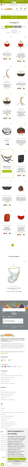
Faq (1, 406)
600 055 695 (4, 353)
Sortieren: (8, 32)
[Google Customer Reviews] (10, 360)
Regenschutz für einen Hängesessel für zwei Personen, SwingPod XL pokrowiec (21, 142)
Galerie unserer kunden (5, 381)
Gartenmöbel (7, 138)
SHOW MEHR (14, 327)
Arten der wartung (4, 427)
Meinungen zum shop (5, 449)
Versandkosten (3, 373)
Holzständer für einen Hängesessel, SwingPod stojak (7, 85)
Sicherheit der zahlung (5, 438)
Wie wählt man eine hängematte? (7, 416)
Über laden (3, 408)
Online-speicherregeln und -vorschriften (8, 392)
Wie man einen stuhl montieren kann (8, 421)
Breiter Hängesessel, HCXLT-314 (13, 288)
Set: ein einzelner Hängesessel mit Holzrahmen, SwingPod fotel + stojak (21, 55)
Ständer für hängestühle (7, 82)
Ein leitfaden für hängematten (6, 425)
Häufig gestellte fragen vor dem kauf (8, 377)
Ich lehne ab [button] (17, 461)
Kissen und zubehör (21, 138)
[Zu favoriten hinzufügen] (11, 37)
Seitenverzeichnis (4, 446)
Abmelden (13, 316)
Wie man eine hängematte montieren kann (9, 423)
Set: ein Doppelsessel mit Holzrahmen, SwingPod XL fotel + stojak (7, 112)
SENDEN (14, 313)
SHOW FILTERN (14, 17)
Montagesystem (4, 420)
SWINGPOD (8, 14)
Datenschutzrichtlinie (5, 440)
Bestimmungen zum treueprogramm (8, 399)
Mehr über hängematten (5, 442)
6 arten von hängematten (5, 418)
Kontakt (2, 410)
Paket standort (3, 397)
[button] (17, 9)
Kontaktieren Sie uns (13, 5)
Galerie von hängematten (6, 379)
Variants (17, 26)
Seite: (12, 30)
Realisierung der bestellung (6, 395)
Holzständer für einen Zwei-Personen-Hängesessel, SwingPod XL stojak (21, 113)
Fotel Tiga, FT (7, 140)
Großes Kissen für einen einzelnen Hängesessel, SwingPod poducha (21, 229)
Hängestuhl (7, 51)
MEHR (14, 2)
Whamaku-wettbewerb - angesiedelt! (8, 383)
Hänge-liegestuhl (14, 286)
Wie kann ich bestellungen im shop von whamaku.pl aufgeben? (13, 412)
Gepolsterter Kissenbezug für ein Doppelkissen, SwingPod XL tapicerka (21, 170)
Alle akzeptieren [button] (16, 458)
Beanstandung (3, 414)
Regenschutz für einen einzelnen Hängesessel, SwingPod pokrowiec (21, 199)
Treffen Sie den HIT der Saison (7, 167)
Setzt (21, 51)
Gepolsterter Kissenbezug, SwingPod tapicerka (7, 228)
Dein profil (3, 390)
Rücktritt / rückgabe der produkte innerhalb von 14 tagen (11, 375)
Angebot (2, 447)
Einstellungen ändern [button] (16, 463)
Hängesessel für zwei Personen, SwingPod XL (21, 84)
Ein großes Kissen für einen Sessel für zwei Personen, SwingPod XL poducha (7, 199)
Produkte (9, 26)
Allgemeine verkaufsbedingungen (7, 394)
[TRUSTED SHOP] (3, 360)
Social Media (23, 5)
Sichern (6, 316)
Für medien (3, 434)
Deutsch (4, 4)
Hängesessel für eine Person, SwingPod (7, 54)
